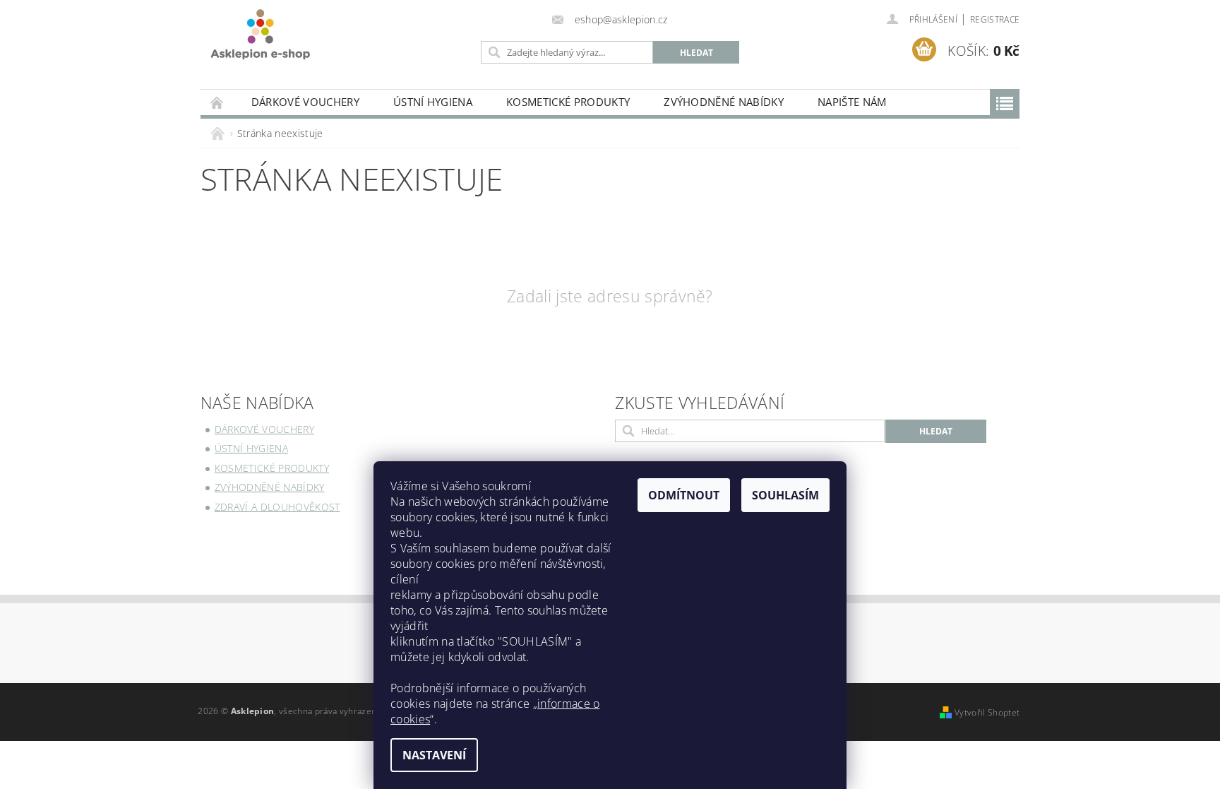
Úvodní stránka (217, 102)
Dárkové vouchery (305, 102)
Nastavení (434, 755)
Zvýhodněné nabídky (724, 102)
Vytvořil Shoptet (987, 712)
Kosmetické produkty (568, 102)
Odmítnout (683, 495)
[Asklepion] (260, 34)
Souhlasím (785, 495)
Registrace (994, 19)
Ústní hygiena (432, 102)
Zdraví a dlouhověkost (277, 507)
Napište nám (852, 102)
